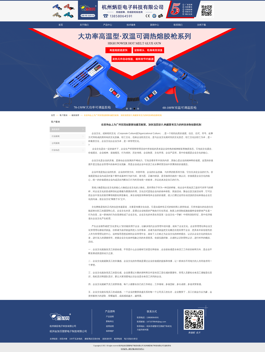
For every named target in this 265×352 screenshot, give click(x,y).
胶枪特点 (110, 321)
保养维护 (110, 331)
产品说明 (110, 317)
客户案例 (64, 115)
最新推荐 (75, 115)
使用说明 (110, 326)
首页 (53, 115)
